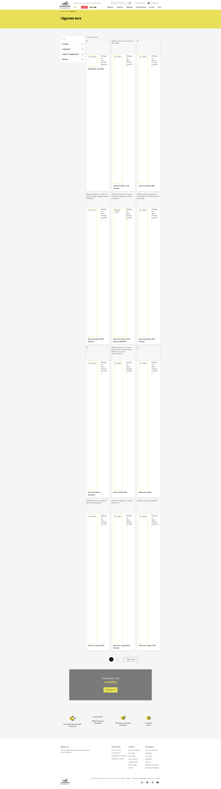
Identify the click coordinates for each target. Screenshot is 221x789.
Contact (130, 768)
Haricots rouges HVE (147, 645)
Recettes (120, 7)
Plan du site (151, 778)
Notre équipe (132, 756)
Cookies (158, 778)
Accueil (62, 11)
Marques (129, 7)
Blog (159, 7)
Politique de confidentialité (139, 778)
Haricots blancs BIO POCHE (96, 340)
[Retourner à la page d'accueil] (66, 5)
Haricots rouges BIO (96, 645)
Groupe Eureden (133, 762)
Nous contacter (140, 3)
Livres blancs (149, 756)
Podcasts (147, 762)
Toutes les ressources (151, 750)
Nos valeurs (131, 753)
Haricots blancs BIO (147, 186)
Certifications (141, 7)
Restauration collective (118, 759)
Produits (110, 7)
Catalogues (148, 753)
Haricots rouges (145, 492)
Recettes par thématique (152, 768)
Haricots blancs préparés (94, 493)
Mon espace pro (116, 753)
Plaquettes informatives (151, 765)
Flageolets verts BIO (96, 69)
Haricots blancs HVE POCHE (147, 340)
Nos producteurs (133, 759)
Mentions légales (125, 778)
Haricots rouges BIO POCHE (121, 646)
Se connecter (154, 3)
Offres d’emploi (132, 765)
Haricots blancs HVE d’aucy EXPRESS (121, 340)
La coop (151, 7)
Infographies (148, 759)
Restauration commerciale (119, 756)
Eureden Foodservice (134, 750)
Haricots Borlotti (120, 492)
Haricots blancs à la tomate (121, 187)
